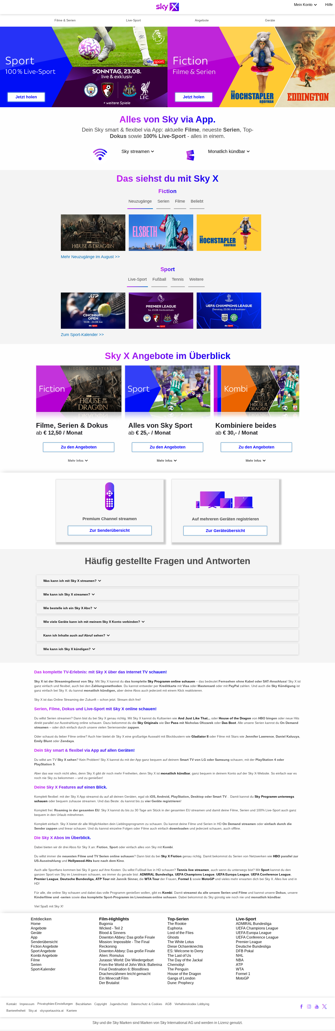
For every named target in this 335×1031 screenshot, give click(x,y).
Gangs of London (181, 978)
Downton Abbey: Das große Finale (127, 937)
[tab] (140, 205)
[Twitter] (324, 1006)
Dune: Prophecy (181, 983)
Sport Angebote (43, 951)
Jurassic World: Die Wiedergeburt (126, 960)
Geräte (270, 20)
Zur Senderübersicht (110, 530)
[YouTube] (316, 1006)
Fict (34, 946)
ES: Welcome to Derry (185, 951)
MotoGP (242, 978)
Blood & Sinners (112, 933)
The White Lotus (181, 942)
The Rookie (177, 924)
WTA (240, 969)
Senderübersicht (44, 942)
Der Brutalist (109, 983)
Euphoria (175, 928)
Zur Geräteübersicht (225, 530)
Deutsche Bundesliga (253, 946)
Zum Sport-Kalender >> (82, 334)
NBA (240, 960)
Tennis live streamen (193, 870)
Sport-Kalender (43, 969)
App (34, 937)
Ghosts (173, 937)
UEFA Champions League (257, 928)
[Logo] (167, 7)
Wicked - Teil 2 (111, 928)
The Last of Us (179, 955)
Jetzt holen (26, 97)
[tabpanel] (167, 237)
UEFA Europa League (253, 933)
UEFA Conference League (257, 937)
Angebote (202, 20)
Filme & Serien (65, 20)
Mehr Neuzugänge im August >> (90, 257)
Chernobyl (176, 965)
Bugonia (106, 924)
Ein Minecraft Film (113, 978)
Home (36, 924)
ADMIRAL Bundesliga (253, 924)
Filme (35, 960)
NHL (239, 955)
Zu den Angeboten (79, 447)
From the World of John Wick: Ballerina (130, 965)
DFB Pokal (245, 951)
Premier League (249, 942)
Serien (36, 965)
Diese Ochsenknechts (185, 946)
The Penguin (178, 969)
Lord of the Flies (180, 933)
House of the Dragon (184, 974)
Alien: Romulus (111, 955)
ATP (239, 965)
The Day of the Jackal (185, 960)
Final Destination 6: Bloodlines (124, 969)
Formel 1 (243, 974)
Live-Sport (133, 20)
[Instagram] (309, 1006)
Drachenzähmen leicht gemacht (124, 974)
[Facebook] (301, 1006)
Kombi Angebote (44, 955)
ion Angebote (47, 946)
